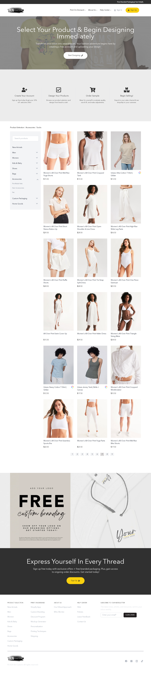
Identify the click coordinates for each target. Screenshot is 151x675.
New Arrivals (12, 607)
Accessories (30, 128)
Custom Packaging (14, 641)
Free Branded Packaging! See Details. (130, 2)
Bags (9, 631)
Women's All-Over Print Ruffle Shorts (55, 281)
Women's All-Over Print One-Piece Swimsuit (124, 281)
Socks (39, 128)
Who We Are (59, 612)
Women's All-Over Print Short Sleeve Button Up (55, 228)
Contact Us (81, 622)
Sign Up (134, 10)
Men (9, 612)
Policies (80, 612)
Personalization (37, 626)
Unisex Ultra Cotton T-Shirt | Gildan (122, 174)
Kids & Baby (12, 622)
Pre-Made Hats (17, 183)
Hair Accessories (18, 188)
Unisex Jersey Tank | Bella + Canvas (88, 388)
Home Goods (12, 646)
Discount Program (38, 617)
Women (10, 617)
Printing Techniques (38, 631)
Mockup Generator (38, 622)
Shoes (9, 626)
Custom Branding (38, 612)
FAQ (79, 607)
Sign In (119, 10)
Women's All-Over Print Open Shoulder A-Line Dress (89, 228)
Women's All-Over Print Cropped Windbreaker (124, 388)
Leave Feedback (83, 617)
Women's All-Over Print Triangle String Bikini (124, 335)
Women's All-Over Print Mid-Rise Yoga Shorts (56, 174)
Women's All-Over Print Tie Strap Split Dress (90, 281)
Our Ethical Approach (62, 607)
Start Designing (74, 55)
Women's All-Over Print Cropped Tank (90, 174)
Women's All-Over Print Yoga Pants (91, 441)
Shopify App (36, 607)
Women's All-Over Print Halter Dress (91, 334)
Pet (13, 192)
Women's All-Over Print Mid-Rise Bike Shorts (124, 442)
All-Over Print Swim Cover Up (55, 334)
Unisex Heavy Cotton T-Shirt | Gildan (54, 388)
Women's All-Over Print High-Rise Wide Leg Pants (124, 228)
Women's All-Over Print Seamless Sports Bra (56, 442)
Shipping (34, 636)
